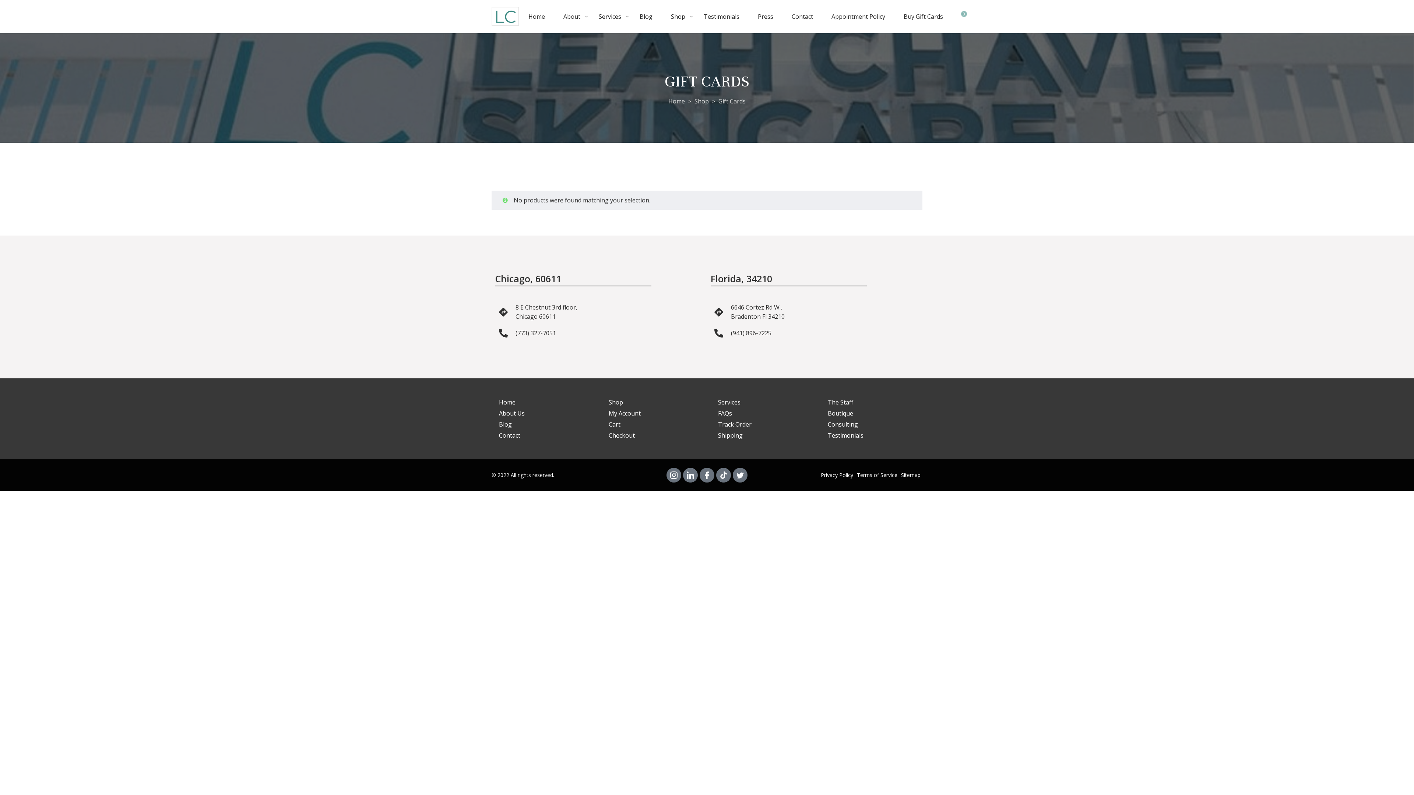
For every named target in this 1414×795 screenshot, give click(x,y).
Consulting (843, 424)
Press (765, 17)
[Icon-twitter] (740, 475)
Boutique (840, 413)
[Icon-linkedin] (690, 475)
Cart (614, 424)
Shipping (730, 435)
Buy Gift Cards (923, 17)
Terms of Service (877, 474)
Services (610, 17)
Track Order (735, 424)
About (571, 17)
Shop (678, 17)
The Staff (840, 402)
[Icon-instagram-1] (673, 475)
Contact (802, 17)
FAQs (725, 413)
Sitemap (911, 474)
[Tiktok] (723, 475)
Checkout (622, 435)
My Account (625, 413)
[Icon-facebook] (707, 475)
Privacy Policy (837, 474)
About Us (512, 413)
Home (536, 17)
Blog (646, 17)
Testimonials (721, 17)
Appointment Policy (858, 17)
